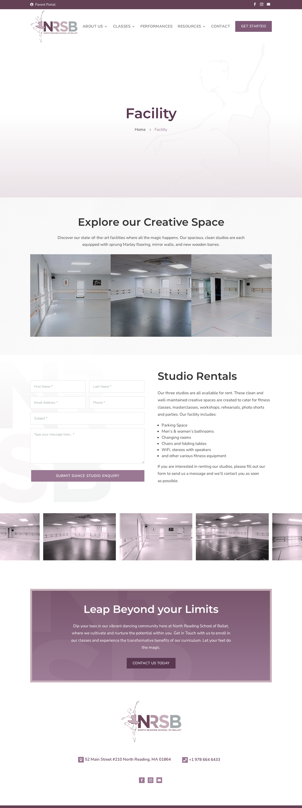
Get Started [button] (253, 26)
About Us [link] (93, 27)
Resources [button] (189, 27)
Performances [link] (156, 27)
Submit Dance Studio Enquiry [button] (87, 475)
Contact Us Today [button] (151, 663)
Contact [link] (220, 27)
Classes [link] (122, 27)
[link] (42, 5)
